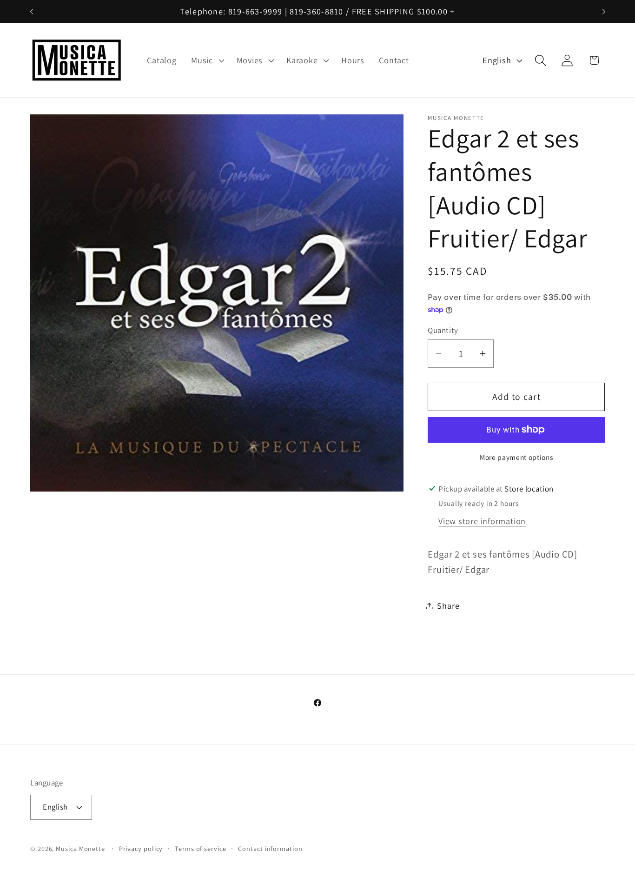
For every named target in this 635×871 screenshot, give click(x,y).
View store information (482, 520)
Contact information (270, 848)
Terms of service (200, 848)
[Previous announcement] (31, 11)
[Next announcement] (604, 11)
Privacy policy (141, 848)
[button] (206, 60)
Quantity (443, 330)
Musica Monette (80, 848)
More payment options (516, 456)
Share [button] (448, 605)
